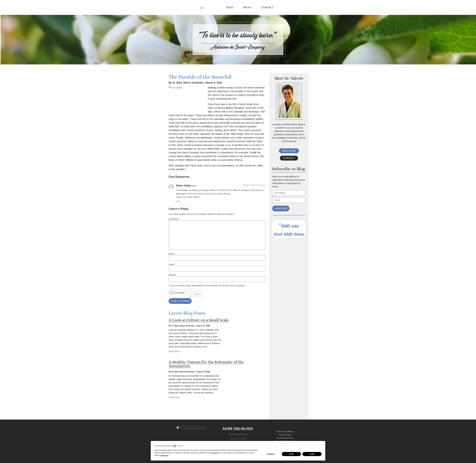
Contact (267, 7)
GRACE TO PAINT (238, 439)
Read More (174, 351)
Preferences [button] (164, 455)
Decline (291, 454)
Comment (174, 219)
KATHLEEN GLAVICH (238, 434)
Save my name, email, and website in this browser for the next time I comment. (208, 285)
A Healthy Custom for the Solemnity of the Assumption (206, 364)
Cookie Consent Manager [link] (162, 446)
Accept (312, 454)
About (247, 7)
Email (172, 264)
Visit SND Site (287, 234)
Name (172, 254)
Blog (229, 7)
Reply (178, 201)
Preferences (271, 454)
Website (172, 275)
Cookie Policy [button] (215, 453)
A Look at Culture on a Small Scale (199, 320)
